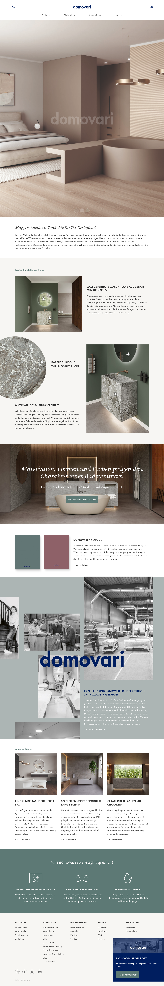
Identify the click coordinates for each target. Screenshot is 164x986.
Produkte (46, 14)
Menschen (75, 931)
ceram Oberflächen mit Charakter (124, 802)
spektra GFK (48, 942)
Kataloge (102, 931)
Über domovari (77, 927)
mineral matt (49, 931)
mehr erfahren (81, 564)
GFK (45, 938)
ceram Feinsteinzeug (52, 946)
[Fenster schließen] (160, 942)
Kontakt (101, 938)
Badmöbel (20, 938)
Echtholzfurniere (50, 950)
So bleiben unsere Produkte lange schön (81, 802)
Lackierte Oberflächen (53, 953)
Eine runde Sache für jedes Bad (34, 802)
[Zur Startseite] (82, 6)
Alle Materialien (50, 927)
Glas (45, 957)
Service (119, 14)
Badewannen (21, 927)
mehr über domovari (95, 729)
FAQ (100, 934)
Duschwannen (21, 934)
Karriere (74, 934)
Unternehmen (95, 14)
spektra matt (48, 934)
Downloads (103, 927)
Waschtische (20, 931)
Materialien (69, 14)
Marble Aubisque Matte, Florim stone (65, 363)
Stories (73, 938)
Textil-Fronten (49, 961)
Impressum (130, 927)
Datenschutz (131, 931)
